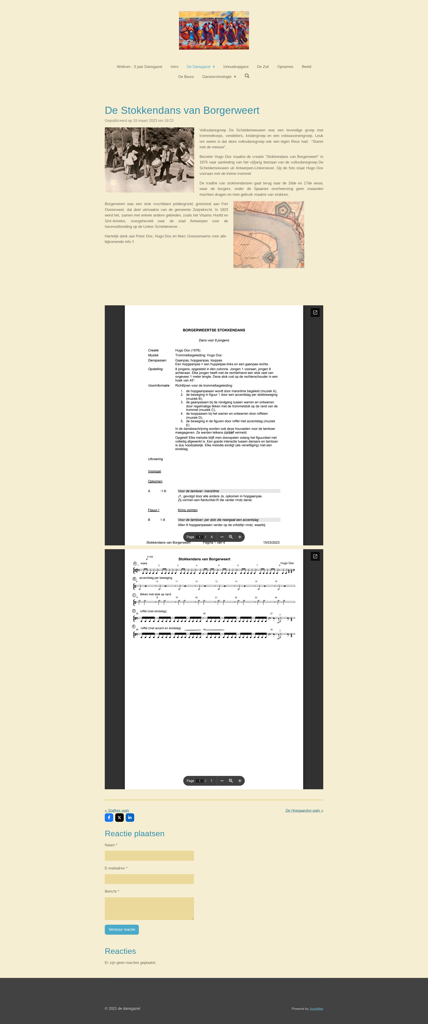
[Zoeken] (247, 76)
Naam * (111, 845)
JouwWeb (316, 1008)
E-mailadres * (116, 868)
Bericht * (112, 891)
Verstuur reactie (122, 929)
